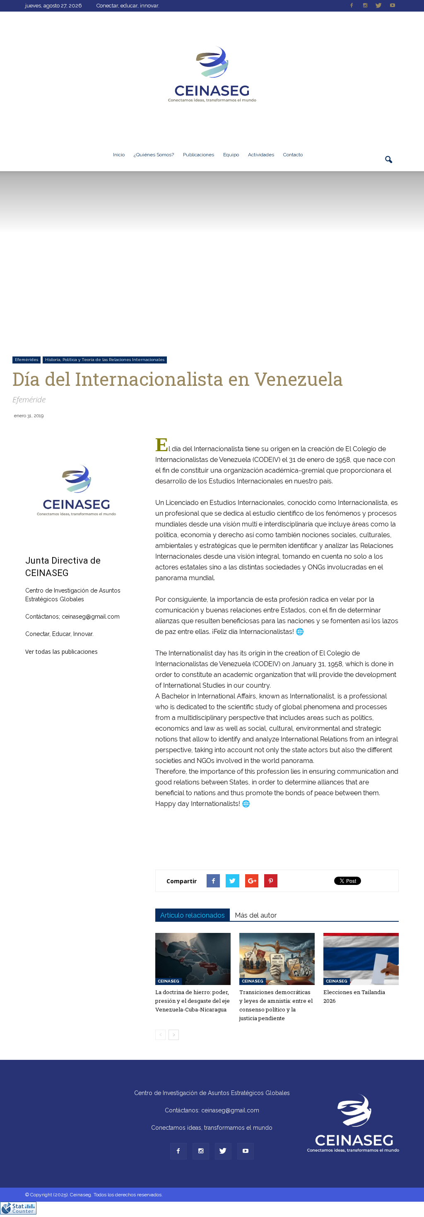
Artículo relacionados (192, 915)
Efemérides (26, 359)
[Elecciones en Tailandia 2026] (361, 959)
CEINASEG (168, 981)
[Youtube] (392, 6)
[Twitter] (379, 6)
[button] (389, 165)
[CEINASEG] (212, 75)
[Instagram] (365, 6)
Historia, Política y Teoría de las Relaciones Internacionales (104, 359)
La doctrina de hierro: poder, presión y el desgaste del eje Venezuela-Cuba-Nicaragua (192, 1000)
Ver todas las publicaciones (61, 651)
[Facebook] (351, 6)
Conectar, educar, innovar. (127, 5)
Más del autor (256, 915)
